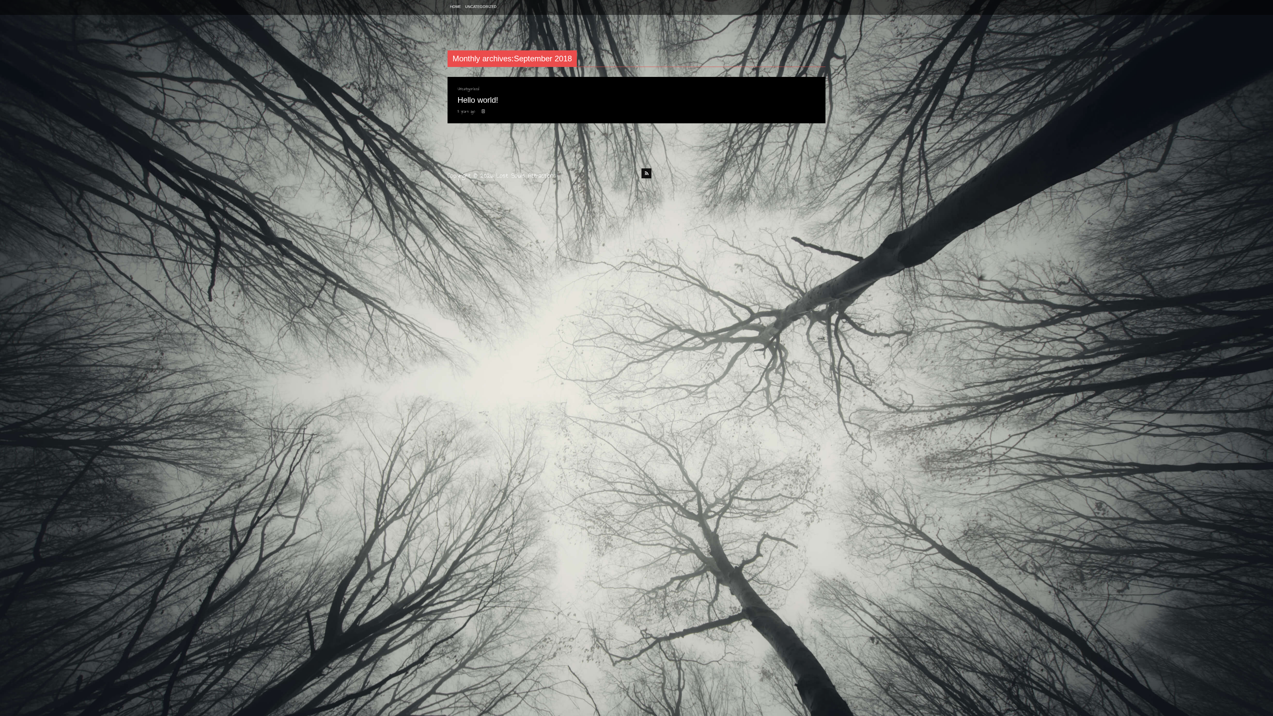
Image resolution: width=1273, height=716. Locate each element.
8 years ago (467, 111)
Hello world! (477, 99)
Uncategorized (481, 7)
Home (455, 7)
